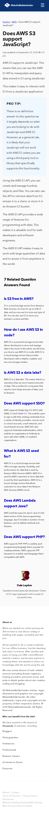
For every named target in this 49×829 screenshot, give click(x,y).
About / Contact (10, 793)
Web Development (12, 806)
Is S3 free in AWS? (18, 299)
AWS (14, 22)
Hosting (6, 22)
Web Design (35, 803)
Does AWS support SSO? (24, 403)
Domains (27, 806)
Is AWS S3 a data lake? (22, 373)
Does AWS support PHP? (24, 537)
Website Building (11, 803)
